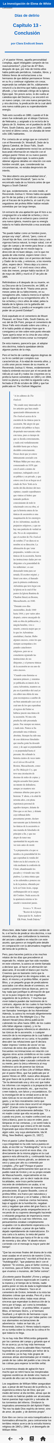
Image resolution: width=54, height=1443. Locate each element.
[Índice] (32, 1439)
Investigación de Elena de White (29, 3)
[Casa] (43, 1439)
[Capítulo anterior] (10, 1439)
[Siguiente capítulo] (21, 1439)
